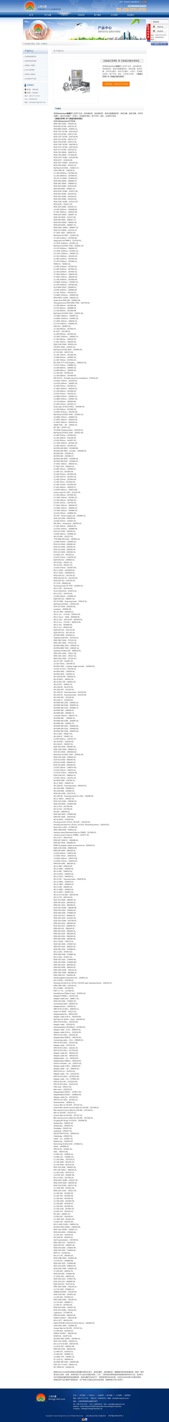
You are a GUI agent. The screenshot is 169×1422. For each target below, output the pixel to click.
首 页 (31, 15)
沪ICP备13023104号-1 (115, 1416)
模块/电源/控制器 (30, 61)
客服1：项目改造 (32, 89)
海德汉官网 (60, 119)
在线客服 (148, 33)
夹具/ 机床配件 (30, 70)
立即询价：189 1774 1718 (116, 84)
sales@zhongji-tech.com (159, 42)
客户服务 (97, 15)
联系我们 (130, 15)
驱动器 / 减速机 (30, 74)
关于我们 (82, 1395)
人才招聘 (114, 15)
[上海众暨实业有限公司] (42, 1)
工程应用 (80, 15)
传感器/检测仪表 (30, 56)
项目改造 (160, 27)
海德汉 (118, 66)
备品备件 (160, 31)
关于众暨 (47, 15)
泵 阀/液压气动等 (30, 79)
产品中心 (64, 15)
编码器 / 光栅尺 (30, 65)
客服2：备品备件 (32, 93)
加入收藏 (143, 2)
